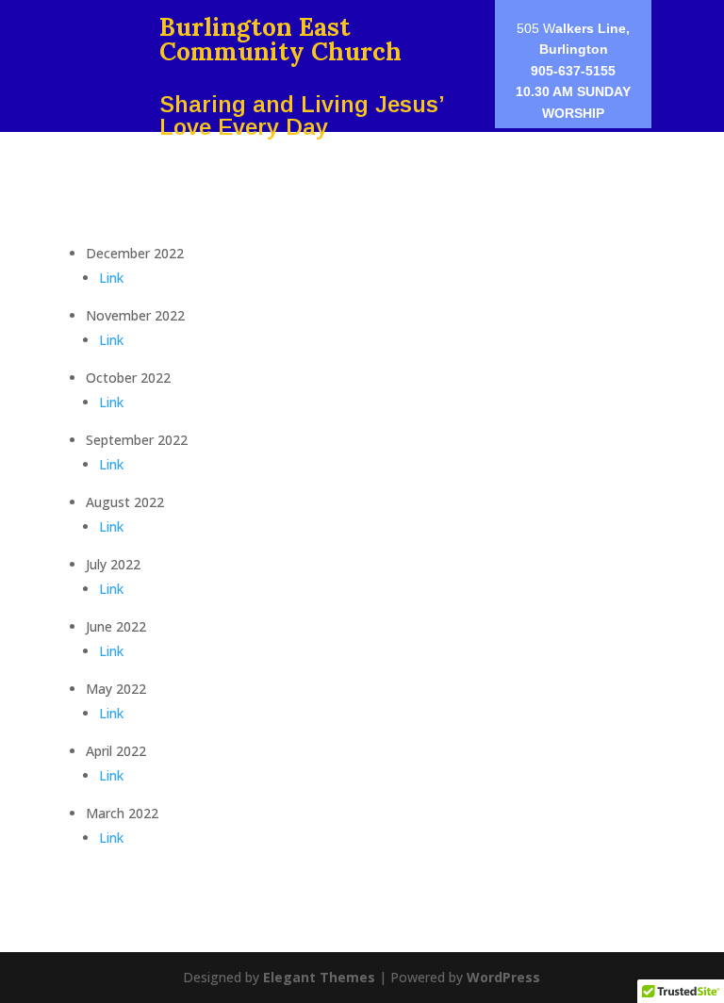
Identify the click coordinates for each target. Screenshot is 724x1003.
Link (111, 278)
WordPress (503, 977)
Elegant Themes (319, 977)
